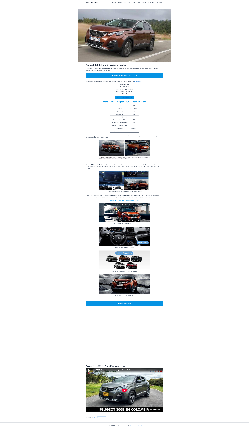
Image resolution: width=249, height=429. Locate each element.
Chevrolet (114, 2)
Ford (129, 2)
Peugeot (144, 2)
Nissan (138, 2)
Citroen (120, 2)
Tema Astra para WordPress (137, 425)
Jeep (133, 2)
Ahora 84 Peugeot (101, 416)
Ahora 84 (96, 417)
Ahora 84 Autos (92, 3)
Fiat (125, 2)
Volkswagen (151, 2)
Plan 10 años (159, 2)
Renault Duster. (137, 81)
